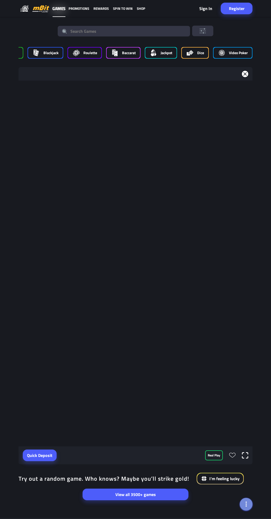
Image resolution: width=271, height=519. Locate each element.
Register (237, 8)
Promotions (79, 8)
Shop (141, 8)
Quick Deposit (39, 455)
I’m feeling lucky (224, 478)
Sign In (205, 8)
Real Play (214, 455)
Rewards (101, 8)
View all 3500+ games (135, 494)
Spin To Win (123, 8)
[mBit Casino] (40, 8)
